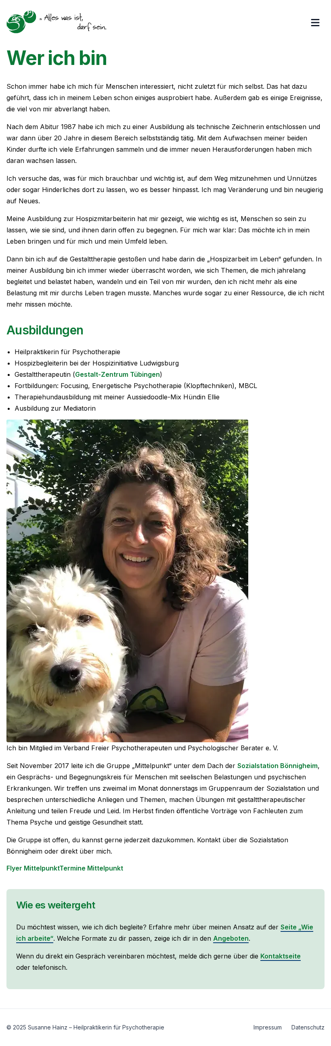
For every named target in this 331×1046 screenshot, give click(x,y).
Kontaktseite (280, 956)
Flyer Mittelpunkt (32, 868)
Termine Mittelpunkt (91, 868)
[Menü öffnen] (317, 22)
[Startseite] (56, 22)
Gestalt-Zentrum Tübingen (117, 374)
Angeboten (231, 938)
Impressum (267, 1027)
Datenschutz (308, 1027)
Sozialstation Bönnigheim (277, 766)
